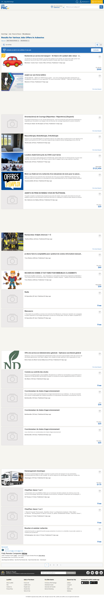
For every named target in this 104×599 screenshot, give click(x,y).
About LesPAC (9, 582)
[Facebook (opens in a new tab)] (88, 574)
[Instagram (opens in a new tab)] (97, 574)
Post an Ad (26, 582)
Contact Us (9, 586)
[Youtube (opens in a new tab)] (101, 574)
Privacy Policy (9, 589)
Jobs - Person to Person (15, 34)
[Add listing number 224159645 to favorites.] (99, 293)
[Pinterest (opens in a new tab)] (92, 574)
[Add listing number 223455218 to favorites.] (99, 430)
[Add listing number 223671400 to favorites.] (99, 472)
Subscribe (71, 573)
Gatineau (69, 591)
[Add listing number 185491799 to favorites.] (99, 156)
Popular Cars (27, 586)
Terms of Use (27, 591)
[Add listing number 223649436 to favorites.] (99, 510)
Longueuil (69, 584)
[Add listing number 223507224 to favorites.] (99, 354)
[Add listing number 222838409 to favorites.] (99, 236)
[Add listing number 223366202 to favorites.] (99, 312)
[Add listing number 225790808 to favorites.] (99, 255)
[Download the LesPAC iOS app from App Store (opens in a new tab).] (85, 583)
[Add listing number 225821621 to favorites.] (99, 491)
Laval (68, 586)
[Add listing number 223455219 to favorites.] (99, 411)
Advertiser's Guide (49, 584)
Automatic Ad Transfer (50, 586)
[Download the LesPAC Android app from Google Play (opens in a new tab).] (94, 583)
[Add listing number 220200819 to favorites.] (99, 175)
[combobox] (82, 7)
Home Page (4, 34)
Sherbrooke (70, 589)
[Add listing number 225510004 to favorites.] (99, 57)
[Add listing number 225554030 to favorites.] (99, 118)
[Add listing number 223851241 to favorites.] (99, 194)
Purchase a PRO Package (50, 582)
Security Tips (27, 589)
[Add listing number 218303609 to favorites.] (99, 274)
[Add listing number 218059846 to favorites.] (99, 76)
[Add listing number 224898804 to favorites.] (99, 137)
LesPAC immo (27, 584)
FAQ (7, 584)
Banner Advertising (49, 589)
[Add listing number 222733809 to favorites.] (99, 529)
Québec (69, 582)
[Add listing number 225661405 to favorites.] (99, 392)
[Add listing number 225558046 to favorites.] (99, 373)
